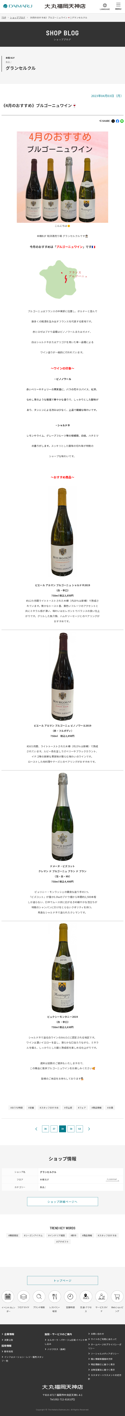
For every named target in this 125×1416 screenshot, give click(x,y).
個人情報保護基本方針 (102, 1358)
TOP (4, 17)
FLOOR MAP (112, 1179)
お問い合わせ (97, 1333)
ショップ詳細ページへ (62, 1202)
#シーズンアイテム (33, 1235)
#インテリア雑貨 (56, 1235)
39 (71, 1128)
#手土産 (68, 1107)
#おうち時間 (17, 1107)
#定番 (31, 1107)
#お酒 (110, 1107)
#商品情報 (97, 1107)
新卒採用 (8, 1351)
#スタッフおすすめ (49, 1107)
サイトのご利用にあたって (104, 1339)
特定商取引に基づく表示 (103, 1364)
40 (79, 1128)
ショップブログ (17, 17)
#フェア (82, 1107)
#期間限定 (13, 1235)
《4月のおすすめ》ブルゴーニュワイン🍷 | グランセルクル (58, 17)
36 (45, 1128)
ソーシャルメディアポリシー (105, 1353)
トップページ (63, 1280)
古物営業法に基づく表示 (103, 1369)
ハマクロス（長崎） (57, 1349)
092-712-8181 (62, 1399)
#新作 (73, 1235)
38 (62, 1128)
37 (54, 1128)
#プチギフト (62, 1241)
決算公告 (8, 1339)
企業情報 (9, 1334)
